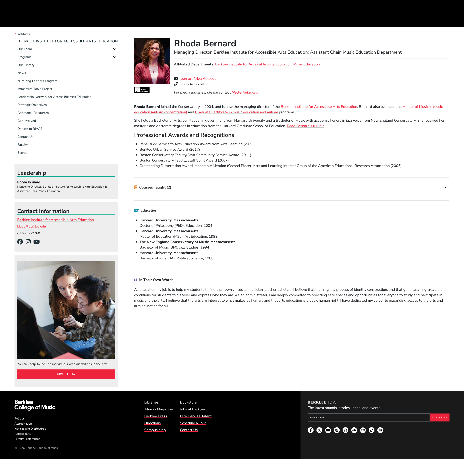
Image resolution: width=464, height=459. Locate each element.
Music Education (306, 64)
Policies (19, 419)
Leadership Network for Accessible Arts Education (54, 97)
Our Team (24, 49)
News (21, 73)
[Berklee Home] (34, 405)
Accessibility (22, 434)
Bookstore (188, 402)
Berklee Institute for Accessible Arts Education (253, 64)
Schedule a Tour (193, 423)
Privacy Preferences (27, 439)
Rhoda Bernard (28, 182)
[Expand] (445, 187)
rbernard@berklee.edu (197, 78)
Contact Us (25, 137)
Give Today (66, 374)
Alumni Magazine (158, 409)
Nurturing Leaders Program (37, 81)
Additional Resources (33, 113)
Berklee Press (155, 416)
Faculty (22, 144)
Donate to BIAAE (30, 129)
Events (22, 152)
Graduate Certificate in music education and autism (236, 112)
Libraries (151, 402)
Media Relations (245, 92)
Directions (152, 423)
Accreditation (23, 424)
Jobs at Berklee (192, 409)
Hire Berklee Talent (196, 416)
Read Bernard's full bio (305, 125)
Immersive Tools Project (34, 89)
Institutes (23, 34)
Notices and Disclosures (30, 429)
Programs (24, 57)
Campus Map (155, 429)
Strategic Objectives (32, 105)
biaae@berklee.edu (31, 226)
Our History (25, 65)
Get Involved (26, 121)
